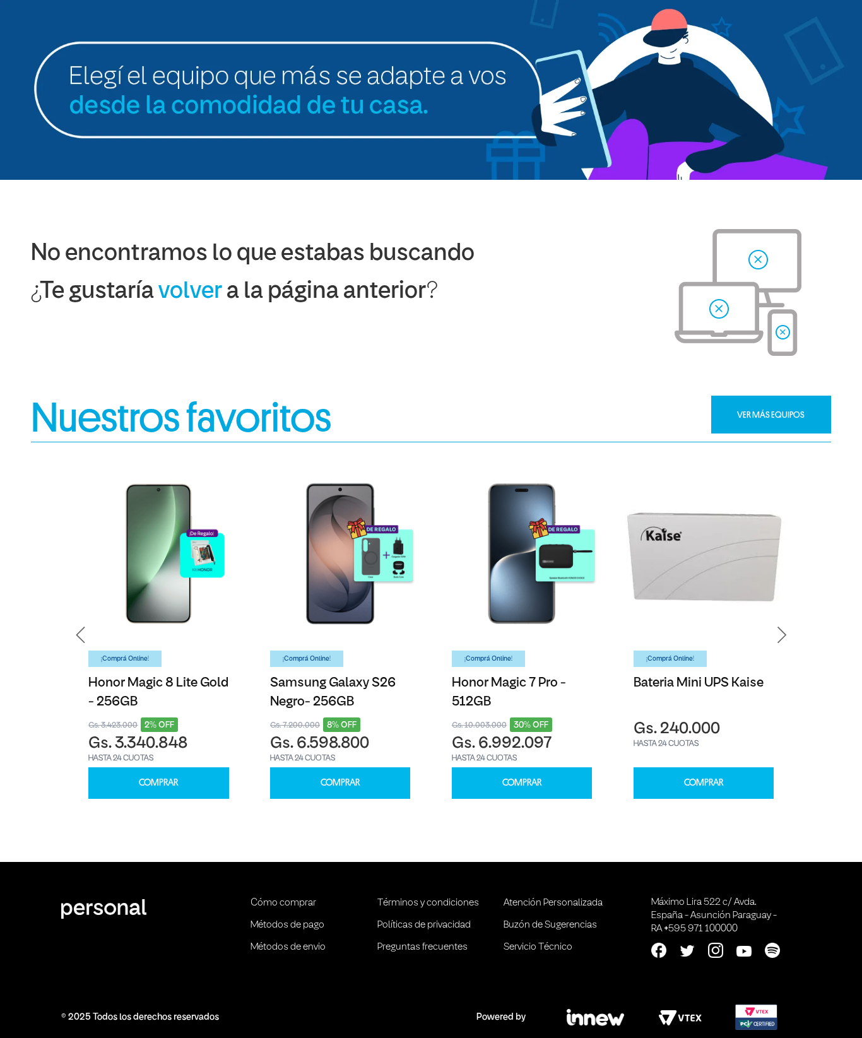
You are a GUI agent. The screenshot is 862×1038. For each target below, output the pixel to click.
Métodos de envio (288, 947)
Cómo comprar (283, 903)
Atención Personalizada (553, 903)
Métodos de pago (287, 925)
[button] (80, 635)
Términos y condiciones (428, 903)
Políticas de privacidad (424, 925)
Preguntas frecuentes (422, 947)
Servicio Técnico (538, 947)
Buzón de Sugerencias (550, 925)
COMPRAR (158, 782)
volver (190, 291)
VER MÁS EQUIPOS (771, 414)
